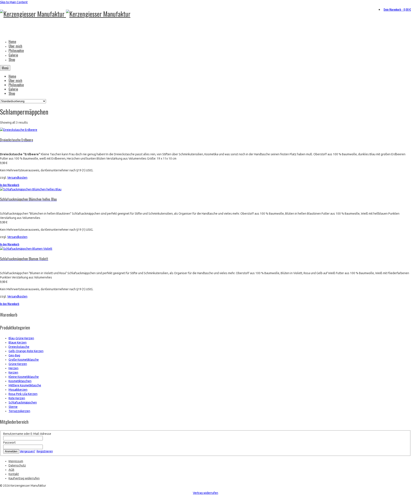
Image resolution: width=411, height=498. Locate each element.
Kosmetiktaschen (20, 381)
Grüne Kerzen (18, 364)
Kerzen (13, 372)
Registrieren (45, 451)
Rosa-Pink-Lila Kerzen (23, 394)
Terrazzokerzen (19, 411)
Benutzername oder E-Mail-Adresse (27, 433)
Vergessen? (27, 451)
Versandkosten (17, 177)
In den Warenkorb (9, 184)
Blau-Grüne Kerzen (21, 338)
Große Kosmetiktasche (24, 359)
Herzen (13, 368)
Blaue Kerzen (18, 342)
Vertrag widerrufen (205, 493)
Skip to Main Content (14, 2)
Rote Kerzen (17, 398)
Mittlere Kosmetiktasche (25, 385)
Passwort (9, 442)
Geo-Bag (14, 355)
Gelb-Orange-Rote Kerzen (26, 351)
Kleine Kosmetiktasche (24, 376)
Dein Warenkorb (397, 9)
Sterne (13, 406)
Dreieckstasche (19, 346)
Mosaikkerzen (18, 389)
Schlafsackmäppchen (23, 402)
